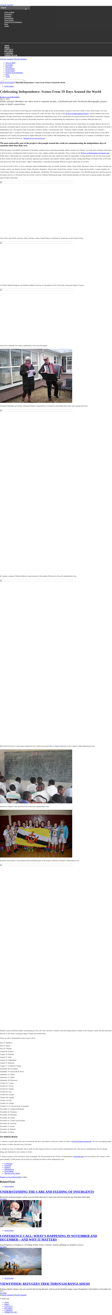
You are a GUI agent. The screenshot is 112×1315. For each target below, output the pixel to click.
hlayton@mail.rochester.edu (82, 1141)
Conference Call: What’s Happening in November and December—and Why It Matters (48, 1237)
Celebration (8, 1163)
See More (3, 1199)
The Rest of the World (12, 1173)
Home (2, 82)
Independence (9, 1169)
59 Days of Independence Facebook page (95, 153)
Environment (8, 18)
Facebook (7, 1165)
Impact (7, 47)
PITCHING (8, 51)
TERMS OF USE (10, 55)
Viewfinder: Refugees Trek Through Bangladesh (45, 1283)
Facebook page (78, 1156)
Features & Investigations (13, 22)
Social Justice (9, 20)
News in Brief (9, 12)
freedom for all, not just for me (34, 138)
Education (7, 16)
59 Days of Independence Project (77, 113)
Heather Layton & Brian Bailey (10, 97)
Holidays (7, 1167)
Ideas (6, 24)
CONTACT (8, 49)
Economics (8, 14)
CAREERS (8, 53)
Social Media (8, 1171)
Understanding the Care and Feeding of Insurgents (47, 1191)
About (6, 45)
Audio (6, 26)
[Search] (26, 7)
